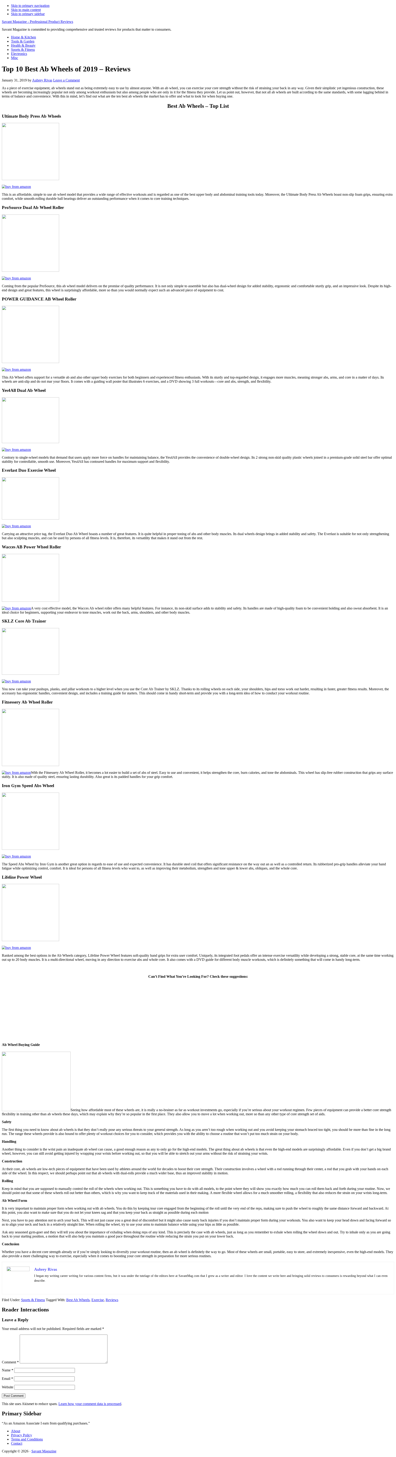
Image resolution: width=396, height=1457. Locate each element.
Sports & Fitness (33, 1300)
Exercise (97, 1300)
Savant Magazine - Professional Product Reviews (37, 22)
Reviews (112, 1300)
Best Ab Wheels (78, 1300)
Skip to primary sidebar (28, 14)
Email (7, 1379)
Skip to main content (26, 10)
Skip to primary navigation (30, 6)
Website (7, 1387)
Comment (10, 1362)
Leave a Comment (66, 80)
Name (7, 1370)
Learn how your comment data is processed (89, 1404)
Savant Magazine (43, 1451)
